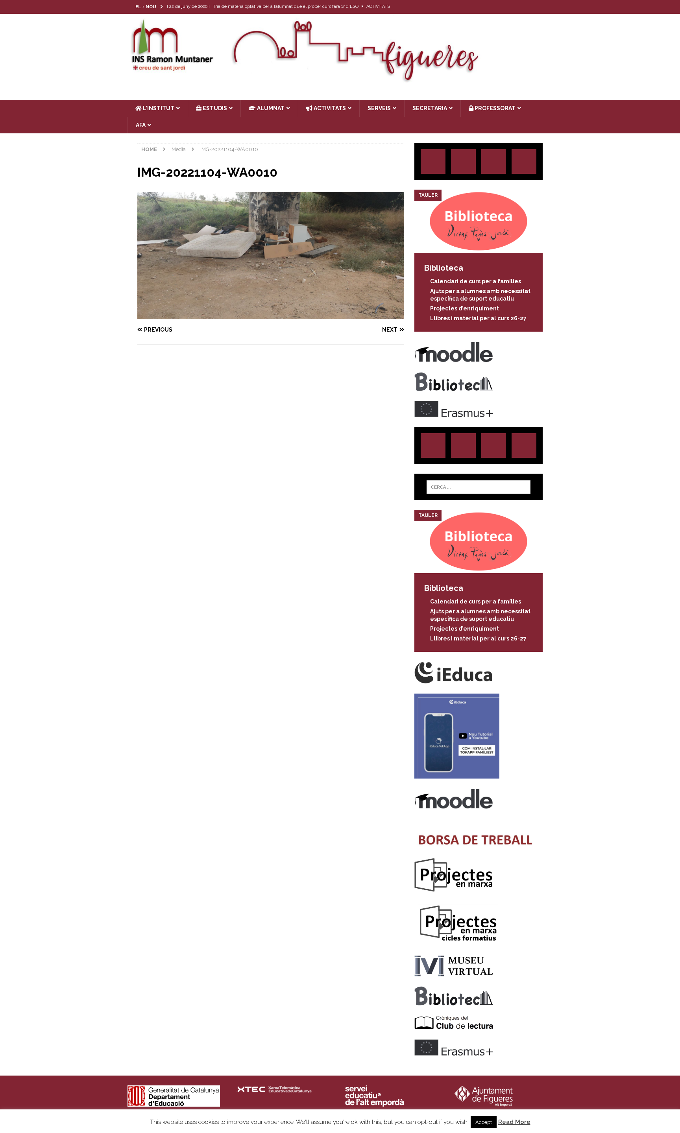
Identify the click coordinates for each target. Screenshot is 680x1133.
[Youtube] (545, 7)
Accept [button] (483, 1122)
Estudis (214, 108)
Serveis (379, 108)
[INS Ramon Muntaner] (340, 80)
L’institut (158, 108)
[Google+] (524, 161)
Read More (514, 1122)
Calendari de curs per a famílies (475, 281)
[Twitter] (515, 7)
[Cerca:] (478, 487)
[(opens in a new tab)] (478, 248)
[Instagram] (499, 7)
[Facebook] (530, 7)
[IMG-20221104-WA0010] (270, 315)
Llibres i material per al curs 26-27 (478, 318)
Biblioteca (443, 268)
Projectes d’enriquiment (464, 308)
